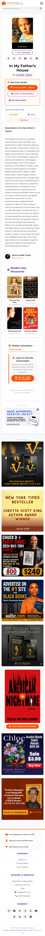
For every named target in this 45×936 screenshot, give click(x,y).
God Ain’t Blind (30, 331)
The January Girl (14, 331)
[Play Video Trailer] (22, 696)
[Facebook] (20, 911)
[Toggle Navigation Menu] (41, 3)
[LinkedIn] (20, 917)
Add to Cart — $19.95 (24, 88)
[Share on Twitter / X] (31, 58)
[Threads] (31, 911)
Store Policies (22, 867)
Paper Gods (30, 300)
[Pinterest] (25, 917)
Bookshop (24, 120)
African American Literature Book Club (17, 930)
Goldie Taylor (24, 74)
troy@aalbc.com (23, 892)
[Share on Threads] (19, 58)
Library (32, 114)
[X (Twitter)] (25, 911)
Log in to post (15, 349)
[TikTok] (14, 917)
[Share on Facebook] (8, 58)
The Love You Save (14, 301)
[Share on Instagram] (14, 58)
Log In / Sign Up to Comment (23, 378)
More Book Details (18, 100)
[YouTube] (14, 911)
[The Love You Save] (14, 288)
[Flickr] (31, 917)
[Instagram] (9, 911)
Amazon (15, 114)
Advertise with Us (22, 885)
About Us (22, 860)
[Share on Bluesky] (25, 58)
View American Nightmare (24, 726)
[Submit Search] (40, 8)
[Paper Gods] (30, 288)
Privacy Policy (22, 863)
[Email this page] (36, 58)
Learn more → (18, 258)
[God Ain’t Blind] (30, 318)
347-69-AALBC (23, 896)
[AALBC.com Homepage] (12, 3)
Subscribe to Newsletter (22, 881)
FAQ (22, 889)
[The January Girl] (14, 318)
